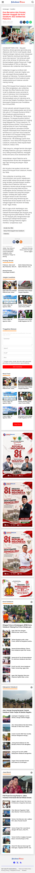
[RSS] (20, 241)
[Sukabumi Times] (17, 2)
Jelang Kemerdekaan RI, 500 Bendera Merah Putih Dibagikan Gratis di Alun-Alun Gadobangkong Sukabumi (21, 743)
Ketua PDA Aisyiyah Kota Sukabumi (14, 231)
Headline (5, 22)
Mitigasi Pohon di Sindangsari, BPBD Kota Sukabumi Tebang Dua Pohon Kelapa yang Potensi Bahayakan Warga (17, 626)
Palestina (6, 234)
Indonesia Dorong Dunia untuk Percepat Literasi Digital (26, 249)
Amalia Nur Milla (8, 228)
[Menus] (2, 2)
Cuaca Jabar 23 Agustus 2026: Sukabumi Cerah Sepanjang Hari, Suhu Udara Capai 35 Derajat (9, 305)
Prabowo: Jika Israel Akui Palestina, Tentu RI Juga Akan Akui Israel (9, 265)
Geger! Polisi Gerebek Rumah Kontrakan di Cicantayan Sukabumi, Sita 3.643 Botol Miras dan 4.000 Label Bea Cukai (21, 761)
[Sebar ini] (21, 22)
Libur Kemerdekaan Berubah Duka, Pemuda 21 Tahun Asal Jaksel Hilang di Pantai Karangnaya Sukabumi (22, 725)
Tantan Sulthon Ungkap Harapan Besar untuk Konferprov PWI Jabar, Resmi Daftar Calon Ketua (22, 837)
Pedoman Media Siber (25, 868)
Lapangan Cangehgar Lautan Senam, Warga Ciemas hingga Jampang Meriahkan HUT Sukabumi (21, 716)
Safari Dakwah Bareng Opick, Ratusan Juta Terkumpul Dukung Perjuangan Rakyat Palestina (25, 265)
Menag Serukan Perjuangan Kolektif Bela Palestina (9, 271)
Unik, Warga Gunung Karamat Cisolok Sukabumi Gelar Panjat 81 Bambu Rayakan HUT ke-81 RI (17, 711)
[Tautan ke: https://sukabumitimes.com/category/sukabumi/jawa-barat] (31, 773)
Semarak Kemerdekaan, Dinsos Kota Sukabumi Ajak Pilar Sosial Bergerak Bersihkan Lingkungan (21, 649)
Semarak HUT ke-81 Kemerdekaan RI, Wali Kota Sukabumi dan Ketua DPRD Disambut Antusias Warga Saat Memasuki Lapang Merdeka (22, 658)
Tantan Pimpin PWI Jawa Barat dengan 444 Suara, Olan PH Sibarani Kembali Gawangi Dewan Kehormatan (22, 828)
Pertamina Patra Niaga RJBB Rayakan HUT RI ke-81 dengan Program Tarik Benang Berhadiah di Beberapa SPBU (25, 320)
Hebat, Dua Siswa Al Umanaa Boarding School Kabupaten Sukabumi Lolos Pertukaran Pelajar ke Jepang (9, 251)
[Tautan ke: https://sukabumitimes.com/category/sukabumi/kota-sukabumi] (31, 602)
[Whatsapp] (30, 22)
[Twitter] (17, 241)
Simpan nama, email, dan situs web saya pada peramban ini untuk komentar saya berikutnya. (17, 362)
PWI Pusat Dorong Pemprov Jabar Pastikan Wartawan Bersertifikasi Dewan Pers (17, 797)
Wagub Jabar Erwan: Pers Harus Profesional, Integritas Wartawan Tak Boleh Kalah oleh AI (22, 802)
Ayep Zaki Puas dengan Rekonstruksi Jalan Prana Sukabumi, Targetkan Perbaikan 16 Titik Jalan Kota (10, 291)
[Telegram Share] (27, 22)
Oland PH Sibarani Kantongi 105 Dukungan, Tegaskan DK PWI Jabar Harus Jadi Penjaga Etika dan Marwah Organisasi (22, 846)
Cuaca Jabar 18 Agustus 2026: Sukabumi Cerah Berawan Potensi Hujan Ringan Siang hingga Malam (10, 320)
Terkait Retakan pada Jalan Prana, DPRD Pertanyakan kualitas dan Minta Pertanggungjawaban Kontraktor (24, 305)
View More (17, 424)
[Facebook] (14, 241)
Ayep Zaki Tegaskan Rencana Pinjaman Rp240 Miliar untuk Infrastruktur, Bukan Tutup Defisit (22, 676)
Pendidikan (10, 22)
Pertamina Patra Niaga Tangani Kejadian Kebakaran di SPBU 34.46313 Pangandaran (25, 291)
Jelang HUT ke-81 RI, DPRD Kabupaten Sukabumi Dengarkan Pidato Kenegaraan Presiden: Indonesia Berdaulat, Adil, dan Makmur (21, 752)
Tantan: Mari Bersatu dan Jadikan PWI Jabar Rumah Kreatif (22, 819)
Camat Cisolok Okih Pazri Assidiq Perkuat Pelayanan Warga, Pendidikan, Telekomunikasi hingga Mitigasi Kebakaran (22, 734)
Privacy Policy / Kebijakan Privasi (10, 870)
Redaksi (24, 870)
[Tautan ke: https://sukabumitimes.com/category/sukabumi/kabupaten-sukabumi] (31, 687)
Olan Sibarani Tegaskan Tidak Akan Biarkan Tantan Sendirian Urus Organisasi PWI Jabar (21, 811)
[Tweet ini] (24, 22)
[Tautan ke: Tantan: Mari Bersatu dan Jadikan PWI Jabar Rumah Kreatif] (6, 822)
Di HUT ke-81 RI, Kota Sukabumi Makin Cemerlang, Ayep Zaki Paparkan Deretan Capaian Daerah (21, 667)
